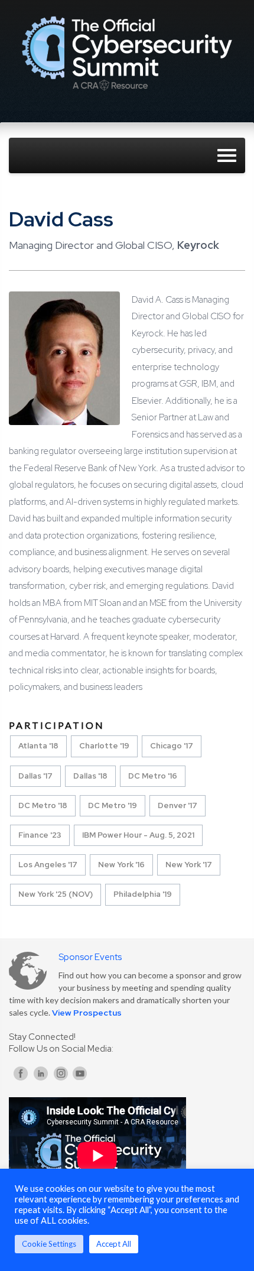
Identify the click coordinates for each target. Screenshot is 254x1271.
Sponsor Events (90, 957)
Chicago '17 (171, 746)
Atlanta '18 (38, 746)
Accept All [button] (113, 1244)
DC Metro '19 (112, 805)
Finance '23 (39, 835)
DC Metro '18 (42, 805)
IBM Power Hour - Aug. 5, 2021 (138, 835)
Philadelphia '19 (142, 894)
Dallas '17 (35, 776)
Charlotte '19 (104, 746)
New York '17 (188, 865)
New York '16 (121, 865)
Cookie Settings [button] (49, 1244)
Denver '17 (177, 805)
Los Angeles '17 (47, 865)
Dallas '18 (90, 776)
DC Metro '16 (152, 776)
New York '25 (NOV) (55, 894)
